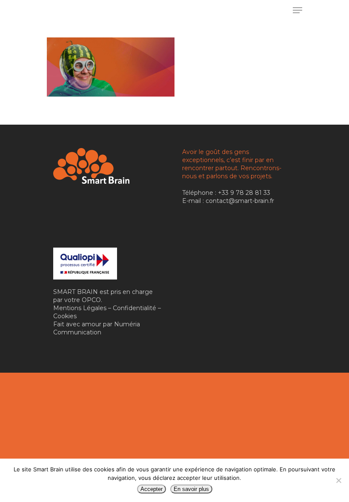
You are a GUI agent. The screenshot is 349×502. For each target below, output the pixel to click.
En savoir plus (191, 489)
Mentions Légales (79, 308)
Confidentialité (134, 308)
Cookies (65, 316)
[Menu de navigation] (297, 10)
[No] (338, 480)
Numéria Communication (96, 328)
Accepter (151, 489)
